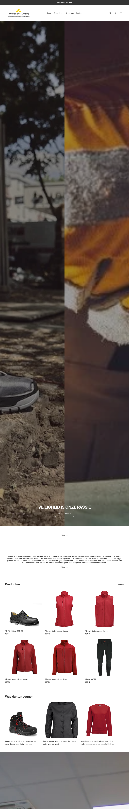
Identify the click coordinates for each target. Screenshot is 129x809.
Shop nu (64, 535)
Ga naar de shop (64, 513)
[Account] (115, 13)
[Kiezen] (40, 624)
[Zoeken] (110, 13)
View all (121, 584)
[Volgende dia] (80, 609)
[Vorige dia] (49, 609)
